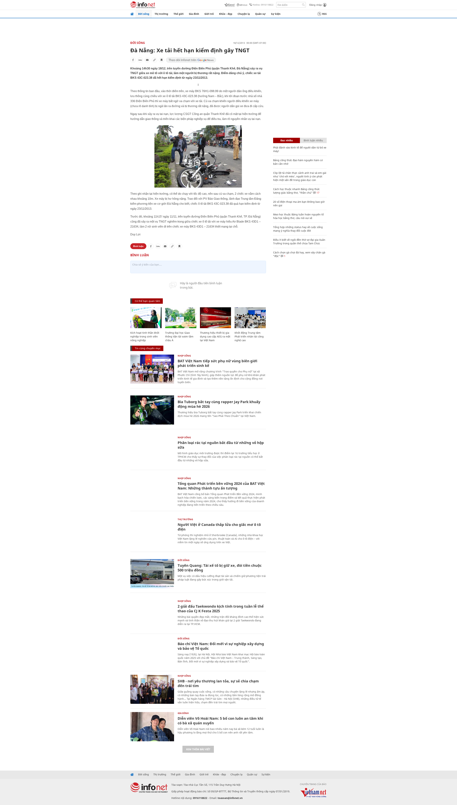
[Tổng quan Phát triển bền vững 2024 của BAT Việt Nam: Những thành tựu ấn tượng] (152, 491)
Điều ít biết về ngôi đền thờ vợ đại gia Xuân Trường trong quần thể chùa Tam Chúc (299, 241)
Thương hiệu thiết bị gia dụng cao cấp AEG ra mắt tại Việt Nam (215, 336)
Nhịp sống (184, 355)
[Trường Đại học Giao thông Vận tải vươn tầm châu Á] (180, 317)
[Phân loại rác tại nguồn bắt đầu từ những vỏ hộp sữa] (152, 450)
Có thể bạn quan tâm (147, 301)
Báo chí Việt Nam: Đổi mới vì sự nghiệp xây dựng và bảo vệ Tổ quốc (221, 646)
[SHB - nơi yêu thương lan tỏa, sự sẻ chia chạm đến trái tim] (152, 689)
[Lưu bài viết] (161, 60)
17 (317, 192)
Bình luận (138, 246)
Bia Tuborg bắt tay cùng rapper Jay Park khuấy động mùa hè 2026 (219, 404)
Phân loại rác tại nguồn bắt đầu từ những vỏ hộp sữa (221, 445)
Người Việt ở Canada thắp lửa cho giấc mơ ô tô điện (219, 527)
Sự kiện (275, 14)
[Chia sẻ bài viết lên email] (147, 60)
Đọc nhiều (286, 140)
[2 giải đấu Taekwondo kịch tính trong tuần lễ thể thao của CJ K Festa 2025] (152, 614)
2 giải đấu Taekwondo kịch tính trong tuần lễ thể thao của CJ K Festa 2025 (221, 608)
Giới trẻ (209, 14)
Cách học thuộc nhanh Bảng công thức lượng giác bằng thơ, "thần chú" (296, 190)
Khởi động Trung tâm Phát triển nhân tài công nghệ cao (249, 336)
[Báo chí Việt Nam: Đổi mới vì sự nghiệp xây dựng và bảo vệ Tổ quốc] (152, 652)
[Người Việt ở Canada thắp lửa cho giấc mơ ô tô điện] (152, 532)
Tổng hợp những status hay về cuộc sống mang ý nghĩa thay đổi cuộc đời (298, 228)
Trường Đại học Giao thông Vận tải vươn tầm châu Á (179, 336)
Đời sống (143, 14)
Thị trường (161, 14)
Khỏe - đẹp (225, 14)
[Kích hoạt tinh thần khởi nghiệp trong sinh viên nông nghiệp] (146, 317)
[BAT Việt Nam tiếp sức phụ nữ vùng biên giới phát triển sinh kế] (152, 369)
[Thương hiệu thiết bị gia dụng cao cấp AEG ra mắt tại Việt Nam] (215, 317)
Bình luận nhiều (313, 140)
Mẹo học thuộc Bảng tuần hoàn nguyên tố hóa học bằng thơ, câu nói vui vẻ (298, 216)
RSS (324, 14)
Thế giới (179, 14)
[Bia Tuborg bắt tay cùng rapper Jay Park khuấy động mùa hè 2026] (152, 410)
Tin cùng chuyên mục (148, 348)
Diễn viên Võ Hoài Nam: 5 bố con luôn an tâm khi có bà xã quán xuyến (220, 720)
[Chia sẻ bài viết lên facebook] (133, 60)
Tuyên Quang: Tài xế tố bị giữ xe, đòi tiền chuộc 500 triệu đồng (220, 567)
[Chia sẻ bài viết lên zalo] (140, 60)
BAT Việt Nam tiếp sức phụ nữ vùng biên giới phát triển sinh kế (217, 363)
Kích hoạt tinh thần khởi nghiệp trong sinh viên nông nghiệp (144, 336)
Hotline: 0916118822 (263, 4)
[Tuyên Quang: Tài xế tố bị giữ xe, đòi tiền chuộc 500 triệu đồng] (152, 573)
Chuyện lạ (244, 14)
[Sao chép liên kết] (154, 60)
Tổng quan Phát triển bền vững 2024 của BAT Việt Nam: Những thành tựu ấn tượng (221, 486)
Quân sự (260, 14)
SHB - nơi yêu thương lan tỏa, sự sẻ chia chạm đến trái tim (218, 683)
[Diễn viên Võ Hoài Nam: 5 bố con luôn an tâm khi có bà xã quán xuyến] (152, 726)
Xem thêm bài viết (198, 749)
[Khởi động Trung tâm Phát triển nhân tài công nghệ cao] (250, 317)
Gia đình (194, 14)
